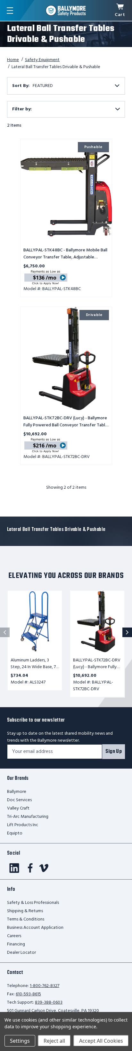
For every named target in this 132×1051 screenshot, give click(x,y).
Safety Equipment (42, 60)
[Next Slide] (127, 632)
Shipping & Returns (25, 911)
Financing (16, 944)
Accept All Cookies (101, 1040)
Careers (14, 936)
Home (13, 60)
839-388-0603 (48, 1002)
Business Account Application (35, 927)
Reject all (54, 1040)
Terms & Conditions (25, 919)
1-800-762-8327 (44, 986)
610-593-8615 (28, 994)
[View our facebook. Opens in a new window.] (30, 868)
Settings (20, 1040)
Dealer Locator (21, 952)
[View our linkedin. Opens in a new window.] (14, 868)
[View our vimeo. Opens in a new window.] (43, 868)
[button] (66, 109)
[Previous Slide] (5, 632)
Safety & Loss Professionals (33, 902)
